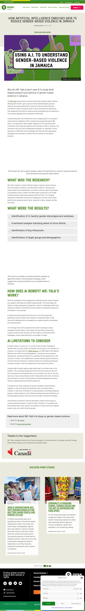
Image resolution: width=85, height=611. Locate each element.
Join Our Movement (40, 573)
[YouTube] (20, 584)
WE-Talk (13, 101)
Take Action (43, 7)
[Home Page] (8, 7)
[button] (82, 578)
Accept (49, 603)
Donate (75, 8)
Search (76, 2)
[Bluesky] (15, 584)
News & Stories (52, 7)
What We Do (34, 7)
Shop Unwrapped (69, 2)
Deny (62, 603)
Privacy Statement (68, 607)
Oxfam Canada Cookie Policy (57, 607)
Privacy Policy (37, 604)
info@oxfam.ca (9, 589)
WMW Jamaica (33, 351)
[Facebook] (10, 584)
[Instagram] (5, 584)
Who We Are (26, 7)
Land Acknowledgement (9, 596)
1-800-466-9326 (10, 592)
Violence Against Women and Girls (42, 32)
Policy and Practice (64, 7)
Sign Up (61, 2)
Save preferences (76, 603)
